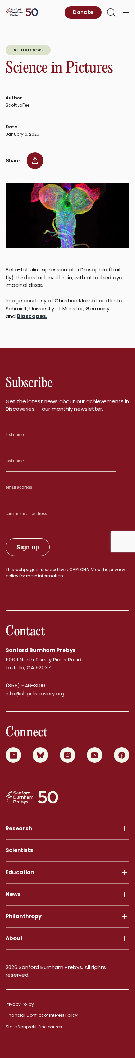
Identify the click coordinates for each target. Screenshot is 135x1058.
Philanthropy (24, 916)
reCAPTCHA (77, 569)
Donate (83, 12)
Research (19, 828)
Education (20, 872)
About (14, 938)
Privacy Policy (20, 1004)
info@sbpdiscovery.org (35, 693)
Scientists (19, 850)
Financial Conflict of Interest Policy (42, 1015)
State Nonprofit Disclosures (34, 1027)
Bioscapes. (32, 316)
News (13, 894)
